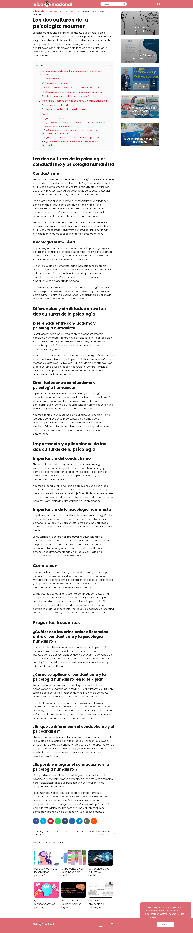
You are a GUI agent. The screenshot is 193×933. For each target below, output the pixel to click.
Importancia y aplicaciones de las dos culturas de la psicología (74, 100)
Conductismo (52, 78)
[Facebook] (36, 821)
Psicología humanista (56, 82)
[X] (43, 821)
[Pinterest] (50, 821)
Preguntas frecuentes (53, 118)
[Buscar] (124, 4)
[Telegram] (79, 821)
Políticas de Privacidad (108, 923)
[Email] (87, 821)
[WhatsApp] (58, 821)
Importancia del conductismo (60, 105)
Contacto (102, 927)
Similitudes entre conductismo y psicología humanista (74, 96)
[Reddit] (94, 821)
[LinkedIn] (72, 821)
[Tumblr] (65, 821)
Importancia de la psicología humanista (66, 109)
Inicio (157, 3)
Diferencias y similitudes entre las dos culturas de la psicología (73, 87)
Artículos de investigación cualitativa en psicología (94, 833)
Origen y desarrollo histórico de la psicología (51, 833)
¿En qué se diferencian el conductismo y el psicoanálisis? (75, 137)
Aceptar (166, 924)
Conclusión (47, 114)
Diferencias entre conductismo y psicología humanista (73, 92)
